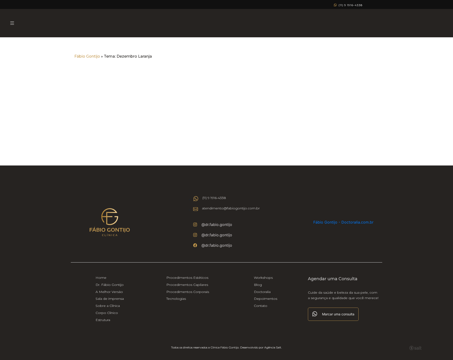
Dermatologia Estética (157, 98)
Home (101, 277)
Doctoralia (262, 292)
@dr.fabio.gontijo (216, 224)
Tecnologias (176, 298)
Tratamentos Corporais (296, 98)
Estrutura (103, 320)
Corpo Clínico (107, 313)
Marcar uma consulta (338, 314)
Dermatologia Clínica (203, 98)
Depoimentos (265, 298)
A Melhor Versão (109, 292)
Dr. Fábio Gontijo (110, 285)
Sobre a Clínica (108, 306)
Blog (258, 285)
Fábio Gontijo (87, 56)
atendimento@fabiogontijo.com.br (231, 208)
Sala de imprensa (110, 298)
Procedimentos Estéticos (187, 277)
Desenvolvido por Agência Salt (260, 347)
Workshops (263, 277)
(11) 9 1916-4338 (350, 5)
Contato (260, 306)
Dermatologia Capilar (249, 98)
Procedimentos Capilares (187, 285)
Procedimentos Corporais (187, 292)
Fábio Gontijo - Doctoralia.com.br (343, 222)
